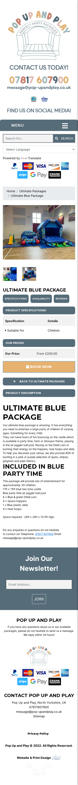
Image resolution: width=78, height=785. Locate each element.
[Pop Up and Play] (39, 35)
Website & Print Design (34, 758)
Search (66, 138)
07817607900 (39, 707)
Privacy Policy (38, 733)
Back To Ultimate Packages (42, 381)
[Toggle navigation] (65, 126)
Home (11, 191)
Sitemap (39, 716)
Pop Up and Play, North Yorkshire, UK (39, 702)
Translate (34, 158)
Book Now (40, 367)
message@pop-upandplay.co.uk (23, 538)
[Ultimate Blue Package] (39, 232)
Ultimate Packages (32, 191)
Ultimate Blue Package (27, 196)
